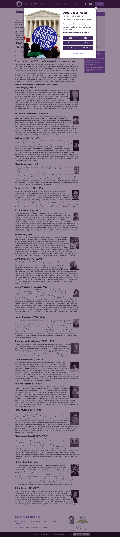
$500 (70, 47)
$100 (70, 43)
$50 (85, 38)
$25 (70, 38)
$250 (86, 43)
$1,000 (85, 47)
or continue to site (78, 54)
